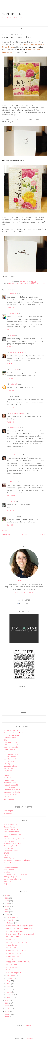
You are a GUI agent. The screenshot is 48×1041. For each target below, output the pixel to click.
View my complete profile (24, 592)
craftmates (14, 369)
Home (24, 534)
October (10, 923)
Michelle (12, 294)
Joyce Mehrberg (10, 766)
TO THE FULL (12, 14)
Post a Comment (9, 530)
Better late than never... (15, 970)
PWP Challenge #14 (13, 973)
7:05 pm (10, 422)
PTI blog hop (9, 841)
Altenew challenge (11, 824)
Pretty (12, 501)
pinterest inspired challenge (15, 874)
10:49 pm (11, 496)
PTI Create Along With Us (14, 839)
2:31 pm (10, 378)
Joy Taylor (8, 764)
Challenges (8, 811)
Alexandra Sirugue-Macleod (15, 733)
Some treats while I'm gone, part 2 (20, 928)
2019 (7, 895)
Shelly (12, 335)
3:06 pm (10, 407)
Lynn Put (7, 775)
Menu (24, 28)
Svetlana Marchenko (12, 792)
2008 (7, 1008)
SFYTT (6, 853)
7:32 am (10, 307)
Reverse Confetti (11, 851)
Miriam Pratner (10, 780)
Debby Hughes (10, 749)
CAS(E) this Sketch (11, 829)
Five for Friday (12, 948)
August (10, 978)
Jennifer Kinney (10, 756)
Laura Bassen (9, 773)
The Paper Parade (17, 413)
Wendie (7, 797)
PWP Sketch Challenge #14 (16, 942)
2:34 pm (10, 390)
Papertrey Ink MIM (38, 283)
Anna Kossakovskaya (12, 735)
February (10, 995)
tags (6, 884)
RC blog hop (9, 848)
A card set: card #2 (14, 953)
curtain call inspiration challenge (17, 860)
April (9, 989)
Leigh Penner (24, 581)
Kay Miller (8, 771)
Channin (7, 740)
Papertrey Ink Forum (12, 790)
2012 (7, 914)
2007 (7, 1011)
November (11, 920)
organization (9, 869)
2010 (7, 1003)
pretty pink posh (10, 877)
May (8, 986)
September (12, 975)
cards (10, 283)
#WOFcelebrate (12, 937)
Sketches (8, 813)
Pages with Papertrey (12, 843)
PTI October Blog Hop (14, 931)
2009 (7, 1006)
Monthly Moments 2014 (13, 834)
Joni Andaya (9, 761)
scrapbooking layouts (12, 879)
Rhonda (13, 516)
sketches (8, 881)
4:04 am (10, 510)
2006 (7, 1014)
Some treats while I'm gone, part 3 (20, 926)
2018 (7, 898)
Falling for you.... (12, 967)
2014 (7, 909)
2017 (7, 901)
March (9, 992)
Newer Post (6, 534)
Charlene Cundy (10, 742)
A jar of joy (10, 959)
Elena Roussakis (10, 752)
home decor (9, 865)
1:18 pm (10, 364)
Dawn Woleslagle (11, 747)
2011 (7, 1000)
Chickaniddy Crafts (11, 832)
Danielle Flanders (11, 745)
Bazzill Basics (9, 827)
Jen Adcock (14, 428)
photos (7, 872)
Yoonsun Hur (9, 799)
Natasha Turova (10, 782)
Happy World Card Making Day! (18, 961)
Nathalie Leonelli (11, 785)
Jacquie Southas (16, 352)
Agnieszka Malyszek (12, 730)
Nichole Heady (10, 787)
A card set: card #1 (13, 956)
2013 (7, 912)
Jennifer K (14, 313)
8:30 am (10, 330)
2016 (7, 903)
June (9, 984)
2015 (7, 906)
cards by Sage (10, 858)
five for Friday (9, 862)
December (11, 917)
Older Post (41, 534)
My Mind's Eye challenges (22, 283)
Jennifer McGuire (11, 759)
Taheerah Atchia (10, 794)
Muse (6, 836)
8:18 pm (10, 525)
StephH (13, 482)
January (10, 997)
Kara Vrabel (8, 768)
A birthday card (12, 945)
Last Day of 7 (11, 939)
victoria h (13, 384)
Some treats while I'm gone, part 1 (20, 934)
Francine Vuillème (11, 754)
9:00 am (10, 347)
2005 (7, 1017)
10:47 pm (11, 449)
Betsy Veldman (10, 737)
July (9, 981)
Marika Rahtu (9, 778)
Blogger (29, 1025)
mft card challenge (11, 867)
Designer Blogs (28, 1038)
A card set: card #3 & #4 (16, 950)
